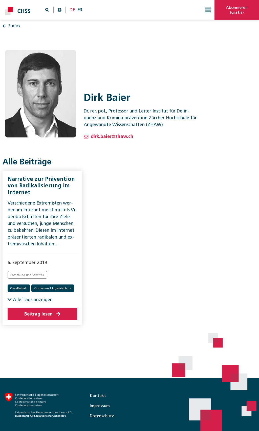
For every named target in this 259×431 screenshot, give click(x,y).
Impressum (100, 405)
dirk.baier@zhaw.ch (112, 136)
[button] (208, 10)
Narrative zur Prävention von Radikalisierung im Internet (41, 186)
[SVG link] (17, 11)
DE (72, 9)
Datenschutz (102, 415)
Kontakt (98, 395)
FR (80, 9)
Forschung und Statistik (27, 275)
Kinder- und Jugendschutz (53, 288)
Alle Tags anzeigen (32, 299)
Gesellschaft (19, 288)
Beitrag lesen (38, 314)
